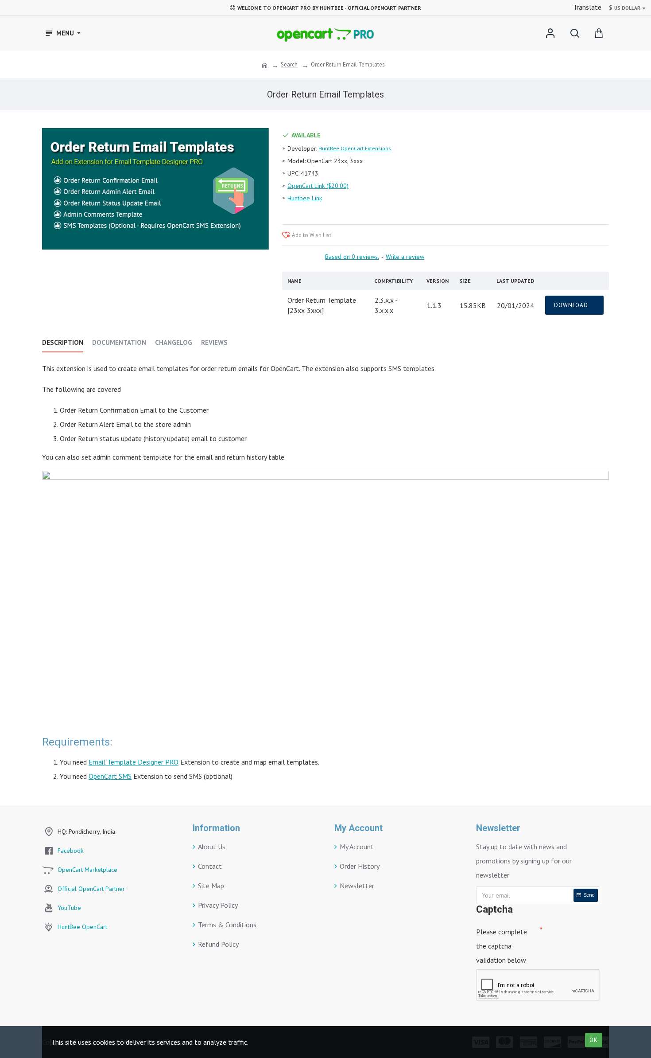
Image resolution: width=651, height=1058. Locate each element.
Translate (586, 7)
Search (289, 64)
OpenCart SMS (110, 776)
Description (62, 343)
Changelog (173, 343)
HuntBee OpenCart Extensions (354, 148)
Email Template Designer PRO (133, 761)
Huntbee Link (304, 198)
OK (593, 1040)
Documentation (119, 343)
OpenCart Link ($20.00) (318, 186)
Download (572, 305)
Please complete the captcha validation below (501, 945)
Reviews (214, 343)
